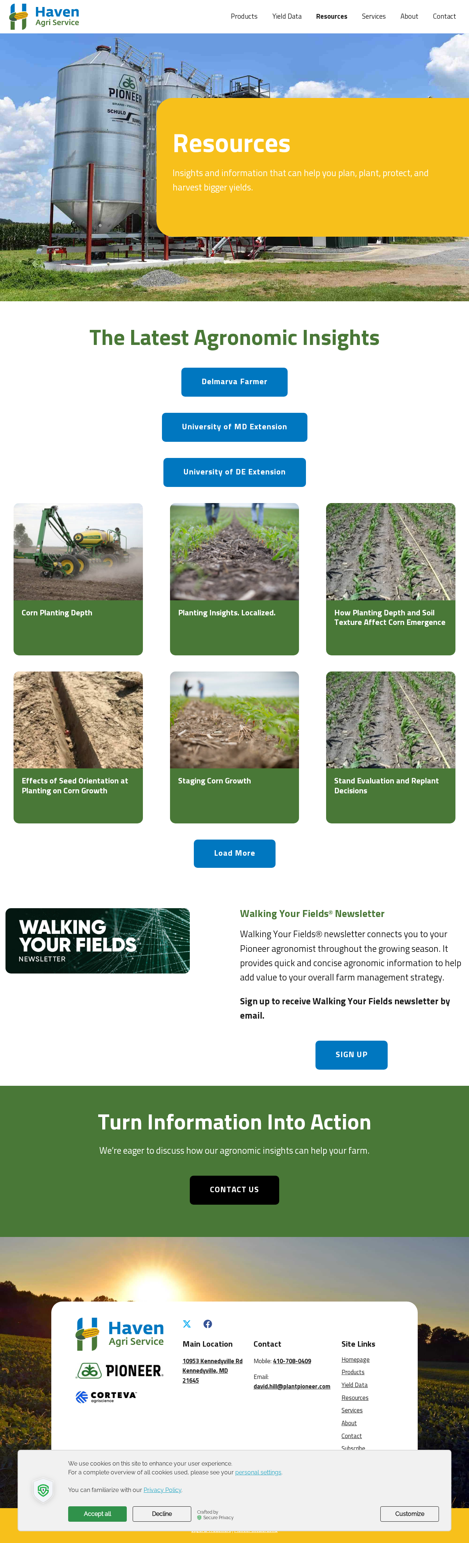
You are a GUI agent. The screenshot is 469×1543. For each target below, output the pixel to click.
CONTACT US (234, 1190)
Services (374, 16)
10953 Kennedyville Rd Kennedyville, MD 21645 (212, 1371)
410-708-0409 (292, 1361)
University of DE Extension (235, 472)
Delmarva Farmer (234, 382)
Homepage (355, 1360)
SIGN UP (352, 1055)
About (409, 16)
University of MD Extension (234, 427)
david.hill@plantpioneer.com (292, 1387)
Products (244, 16)
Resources (331, 16)
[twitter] (186, 1324)
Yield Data (287, 16)
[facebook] (207, 1324)
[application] (234, 1490)
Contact (444, 16)
